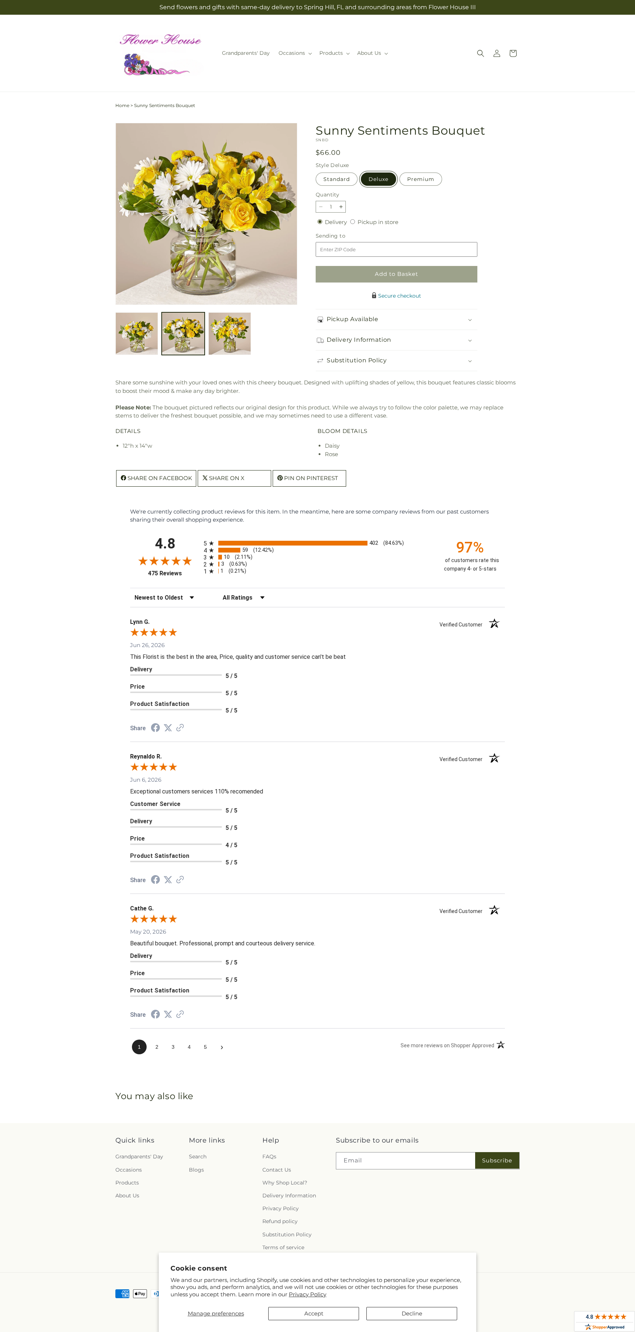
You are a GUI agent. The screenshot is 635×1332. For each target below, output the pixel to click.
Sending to (341, 236)
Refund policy (280, 1221)
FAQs (269, 1157)
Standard (336, 179)
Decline (412, 1313)
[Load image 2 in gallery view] (183, 333)
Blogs (196, 1169)
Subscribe (497, 1160)
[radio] (317, 543)
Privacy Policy (307, 1294)
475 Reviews (174, 573)
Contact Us (276, 1169)
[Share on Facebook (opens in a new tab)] (155, 728)
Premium (420, 179)
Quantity (327, 194)
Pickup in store (378, 222)
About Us (127, 1195)
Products (127, 1182)
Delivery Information (289, 1195)
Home (122, 105)
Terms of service (283, 1247)
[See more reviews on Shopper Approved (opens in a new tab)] (180, 728)
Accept (313, 1313)
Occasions (128, 1169)
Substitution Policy (287, 1234)
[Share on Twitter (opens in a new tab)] (168, 727)
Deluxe (378, 179)
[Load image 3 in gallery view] (229, 333)
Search (198, 1157)
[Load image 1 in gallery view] (136, 333)
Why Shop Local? (284, 1182)
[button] (294, 53)
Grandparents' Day (139, 1157)
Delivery (336, 222)
